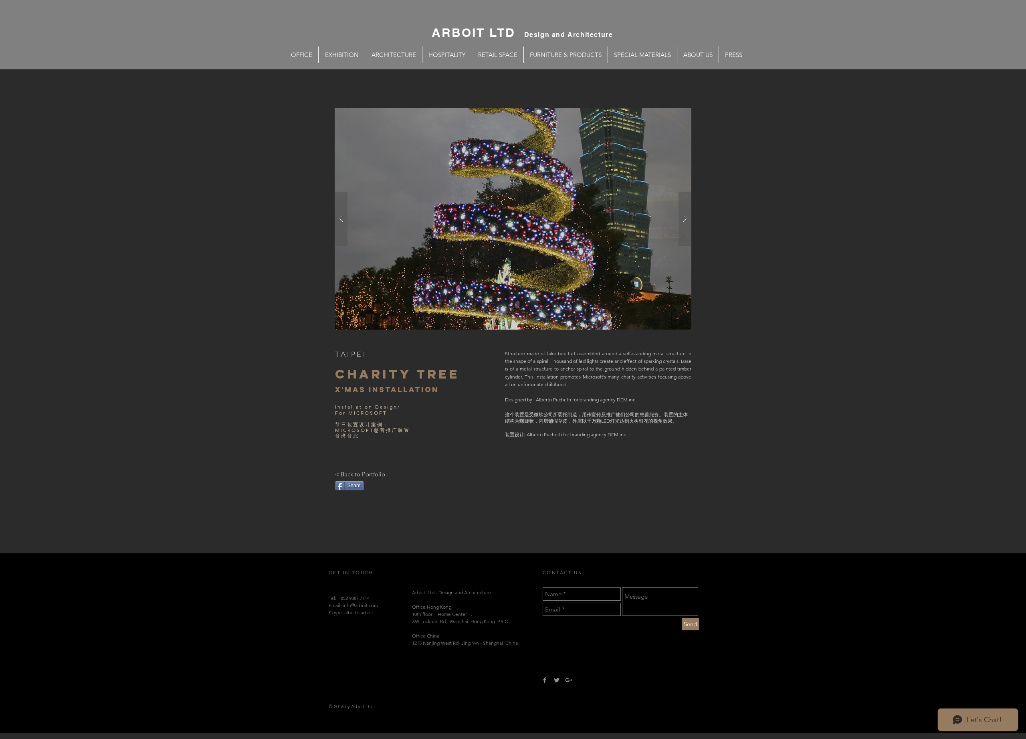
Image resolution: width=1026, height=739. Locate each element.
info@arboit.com (360, 605)
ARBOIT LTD (478, 32)
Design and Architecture (568, 34)
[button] (513, 219)
